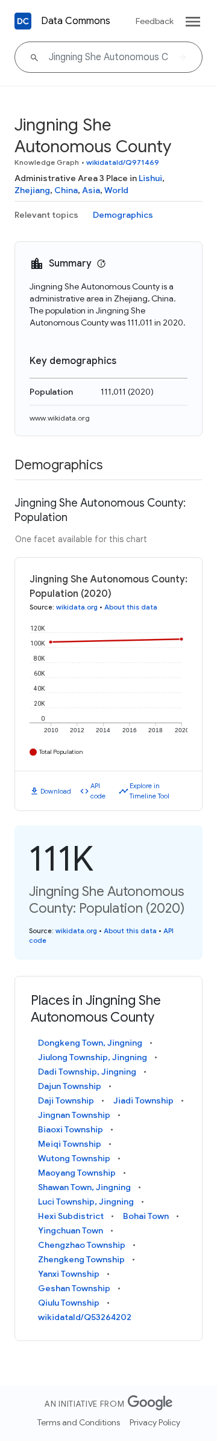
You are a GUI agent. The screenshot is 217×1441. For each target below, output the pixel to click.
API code (97, 791)
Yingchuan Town (70, 1230)
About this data (130, 607)
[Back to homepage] (22, 21)
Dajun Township (69, 1086)
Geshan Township (74, 1288)
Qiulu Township (68, 1302)
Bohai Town (146, 1216)
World (116, 190)
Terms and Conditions (78, 1422)
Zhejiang (32, 190)
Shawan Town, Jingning (84, 1187)
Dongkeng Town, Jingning (90, 1042)
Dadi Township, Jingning (87, 1071)
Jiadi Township (143, 1100)
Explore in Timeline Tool (149, 791)
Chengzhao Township (81, 1244)
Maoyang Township (77, 1172)
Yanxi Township (68, 1273)
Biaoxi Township (70, 1129)
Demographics (123, 214)
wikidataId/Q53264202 (84, 1317)
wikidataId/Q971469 (122, 162)
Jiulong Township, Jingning (92, 1057)
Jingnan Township (74, 1114)
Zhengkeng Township (81, 1259)
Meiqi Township (69, 1143)
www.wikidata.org (60, 417)
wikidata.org (77, 607)
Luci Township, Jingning (86, 1201)
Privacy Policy (155, 1422)
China (66, 190)
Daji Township (66, 1100)
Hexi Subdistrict (71, 1216)
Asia (91, 190)
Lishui (150, 178)
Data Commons (75, 21)
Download (55, 791)
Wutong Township (74, 1158)
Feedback (155, 21)
